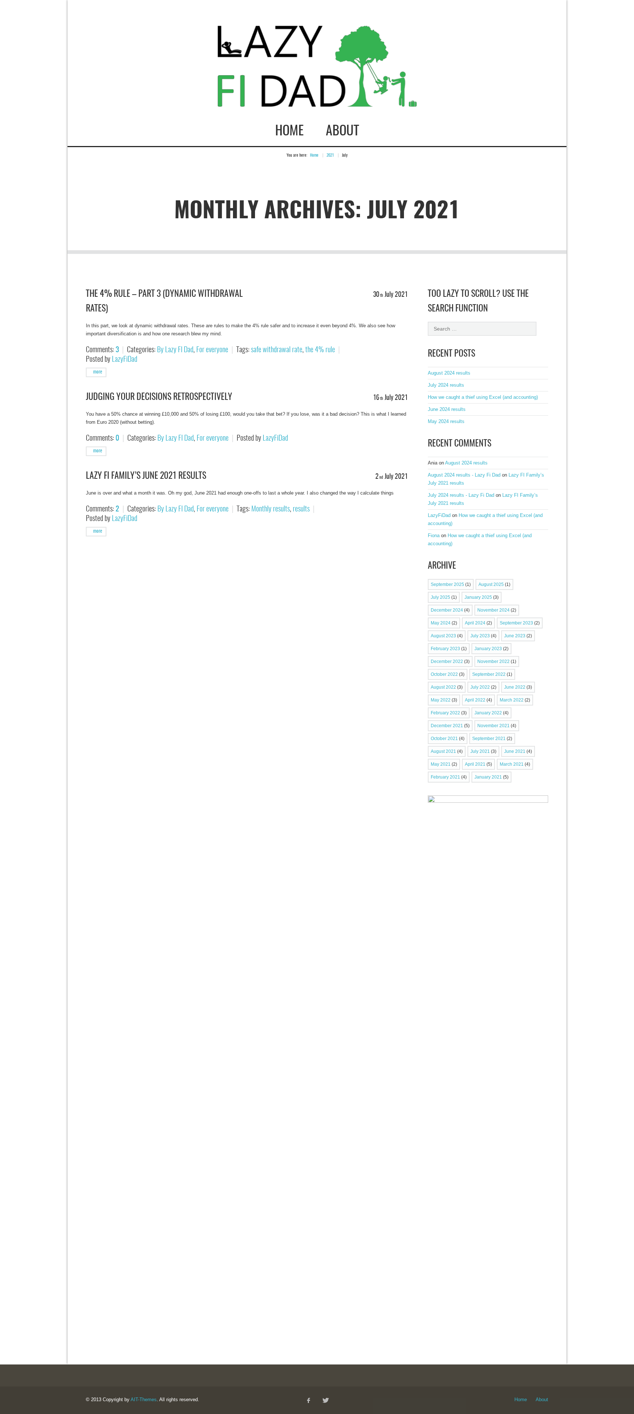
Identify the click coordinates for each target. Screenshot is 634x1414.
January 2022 (488, 712)
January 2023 (488, 648)
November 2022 (493, 661)
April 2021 (475, 764)
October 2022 (444, 674)
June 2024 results (447, 409)
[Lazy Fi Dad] (317, 100)
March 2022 (512, 700)
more (97, 372)
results (301, 509)
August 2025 (491, 584)
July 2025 (440, 597)
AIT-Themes (144, 1399)
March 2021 (512, 764)
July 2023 (480, 635)
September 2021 (489, 738)
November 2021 (493, 725)
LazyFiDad (124, 359)
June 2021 (514, 751)
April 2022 (475, 700)
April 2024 (475, 623)
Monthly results (270, 509)
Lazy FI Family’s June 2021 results (146, 476)
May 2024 (441, 623)
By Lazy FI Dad (175, 350)
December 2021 (447, 725)
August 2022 (443, 687)
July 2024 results (446, 385)
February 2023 (445, 648)
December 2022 (447, 661)
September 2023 (516, 623)
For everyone (212, 350)
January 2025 (478, 597)
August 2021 (443, 751)
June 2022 (514, 687)
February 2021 (445, 777)
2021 (330, 155)
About (342, 131)
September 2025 (447, 584)
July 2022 (480, 687)
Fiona (434, 535)
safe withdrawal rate (276, 350)
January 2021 (488, 777)
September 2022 (489, 674)
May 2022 (441, 700)
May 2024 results (446, 421)
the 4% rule (320, 350)
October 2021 (444, 738)
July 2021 (480, 751)
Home (289, 131)
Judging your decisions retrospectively (159, 397)
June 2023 (514, 635)
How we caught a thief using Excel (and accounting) (483, 397)
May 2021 (441, 764)
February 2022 (445, 712)
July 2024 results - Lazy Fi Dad (461, 495)
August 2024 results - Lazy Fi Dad (464, 475)
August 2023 (443, 635)
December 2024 (447, 610)
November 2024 (493, 610)
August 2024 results (449, 373)
